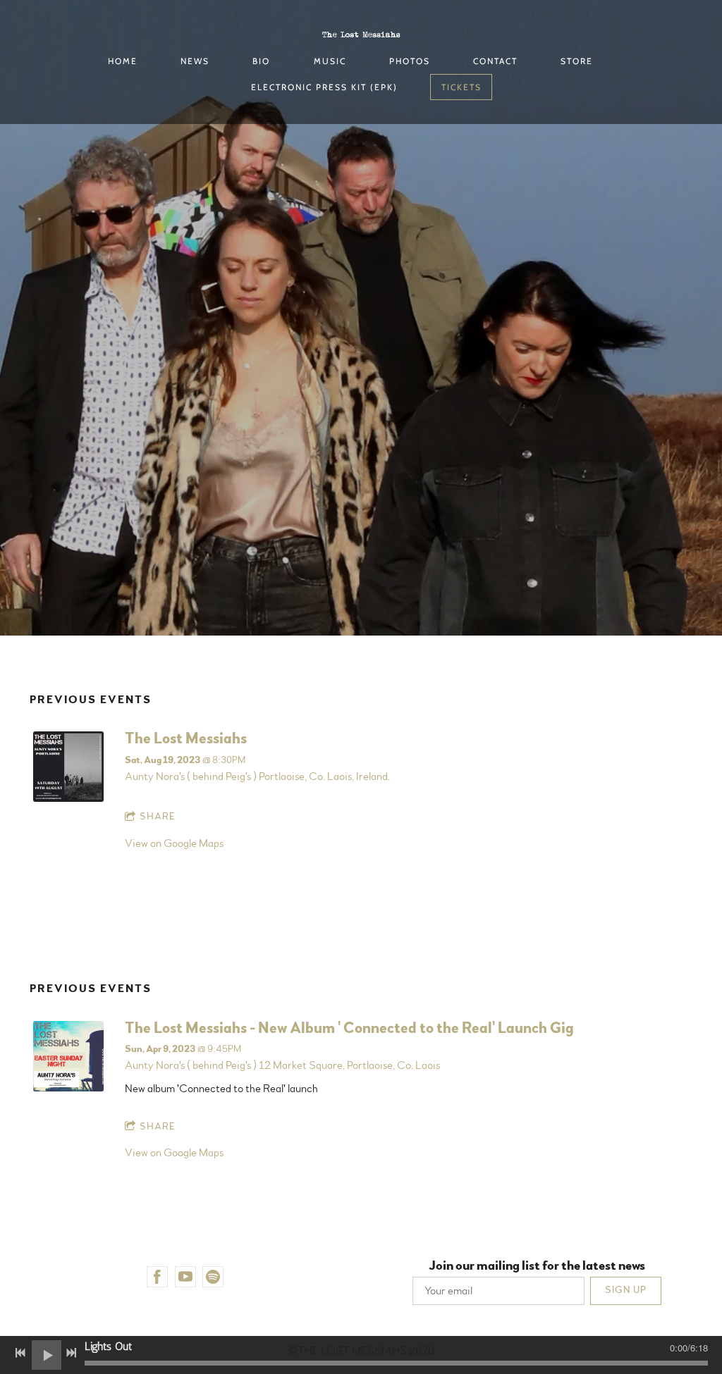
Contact (495, 61)
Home (122, 61)
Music (330, 61)
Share (158, 817)
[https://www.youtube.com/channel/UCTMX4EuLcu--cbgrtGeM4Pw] (185, 1276)
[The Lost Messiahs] (68, 798)
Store (577, 61)
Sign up (626, 1290)
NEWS (194, 61)
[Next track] (71, 1353)
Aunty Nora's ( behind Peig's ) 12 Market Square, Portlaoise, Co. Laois (282, 1065)
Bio (261, 61)
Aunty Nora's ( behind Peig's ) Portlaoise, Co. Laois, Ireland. (257, 776)
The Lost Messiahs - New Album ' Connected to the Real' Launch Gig (349, 1028)
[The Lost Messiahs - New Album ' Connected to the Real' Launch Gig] (68, 1088)
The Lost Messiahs (186, 738)
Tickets (461, 87)
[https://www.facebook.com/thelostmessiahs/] (157, 1276)
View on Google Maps (174, 843)
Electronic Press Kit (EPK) (324, 87)
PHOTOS (409, 61)
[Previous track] (20, 1353)
